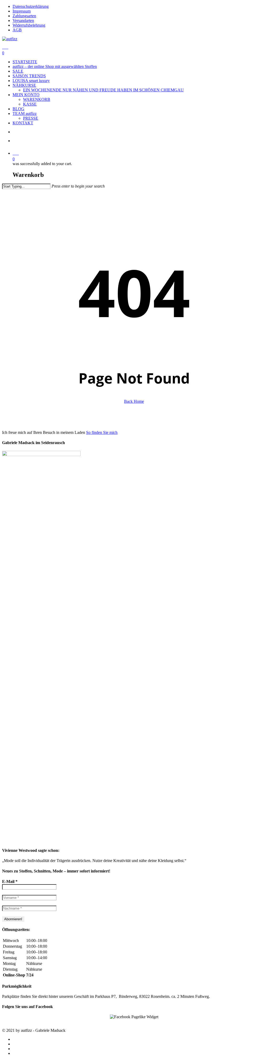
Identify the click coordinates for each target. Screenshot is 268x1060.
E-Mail (10, 881)
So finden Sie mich (102, 432)
